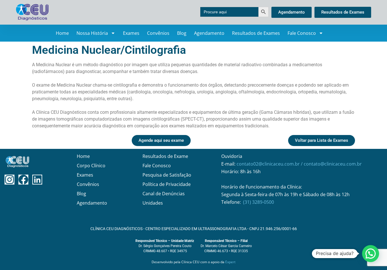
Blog (181, 33)
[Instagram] (9, 180)
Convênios (158, 33)
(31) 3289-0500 (258, 202)
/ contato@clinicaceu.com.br (331, 164)
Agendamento (209, 33)
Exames (131, 33)
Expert (230, 262)
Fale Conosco (302, 33)
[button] (370, 253)
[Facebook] (23, 180)
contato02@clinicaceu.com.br (269, 164)
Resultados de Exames (256, 33)
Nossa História (92, 33)
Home (62, 33)
